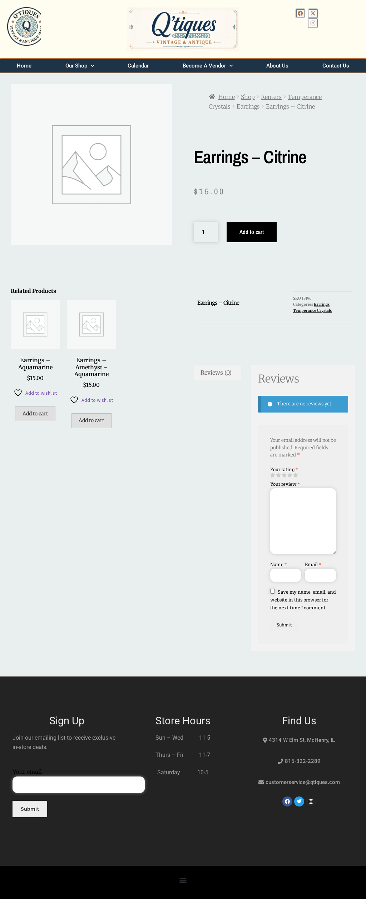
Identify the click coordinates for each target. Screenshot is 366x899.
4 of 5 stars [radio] (289, 475)
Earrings (248, 106)
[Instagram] (313, 23)
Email (313, 564)
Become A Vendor (204, 66)
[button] (183, 880)
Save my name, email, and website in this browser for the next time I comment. (303, 600)
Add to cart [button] (35, 413)
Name (278, 564)
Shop (248, 96)
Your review (285, 484)
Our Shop (76, 66)
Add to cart (251, 232)
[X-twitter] (313, 13)
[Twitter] (299, 801)
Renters (271, 96)
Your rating (284, 469)
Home (24, 66)
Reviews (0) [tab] (216, 372)
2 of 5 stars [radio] (278, 475)
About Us (277, 66)
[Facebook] (300, 13)
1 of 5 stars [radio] (272, 475)
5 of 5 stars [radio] (295, 475)
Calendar (138, 66)
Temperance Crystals (312, 310)
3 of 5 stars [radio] (284, 475)
